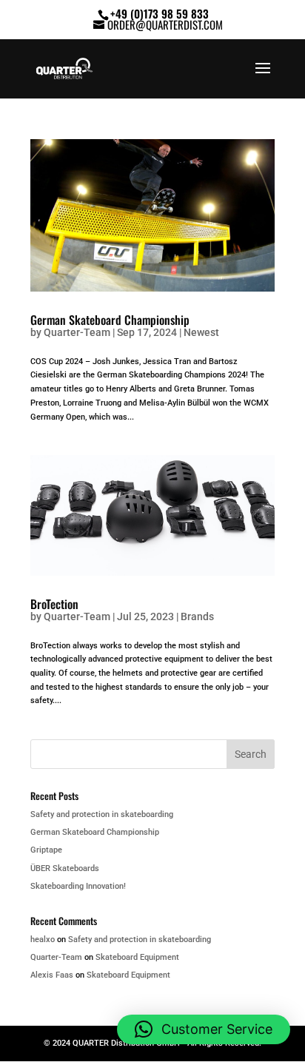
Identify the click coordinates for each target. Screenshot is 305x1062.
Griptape (46, 850)
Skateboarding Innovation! (78, 886)
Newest (201, 332)
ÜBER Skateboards (64, 868)
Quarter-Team (77, 332)
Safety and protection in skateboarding (101, 814)
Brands (197, 616)
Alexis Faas (51, 975)
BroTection (54, 604)
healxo (42, 939)
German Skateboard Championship (110, 320)
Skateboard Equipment (137, 957)
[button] (203, 1029)
